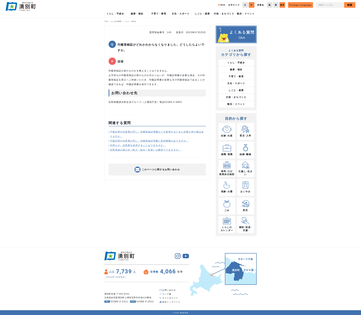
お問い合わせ (169, 290)
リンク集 (166, 294)
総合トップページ (171, 302)
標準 (282, 5)
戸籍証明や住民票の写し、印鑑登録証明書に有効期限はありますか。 (149, 141)
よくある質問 (116, 21)
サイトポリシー (170, 298)
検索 (349, 5)
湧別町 (21, 6)
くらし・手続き (130, 21)
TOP (106, 21)
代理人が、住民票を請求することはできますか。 (138, 145)
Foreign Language (300, 5)
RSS (223, 5)
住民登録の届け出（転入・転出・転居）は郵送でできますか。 (145, 150)
